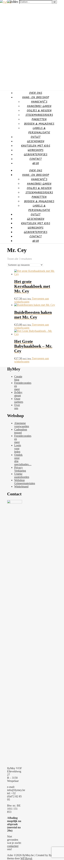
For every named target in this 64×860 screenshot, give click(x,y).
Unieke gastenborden (21, 475)
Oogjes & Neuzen (39, 110)
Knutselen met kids (35, 146)
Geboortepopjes (35, 154)
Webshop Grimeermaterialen (24, 482)
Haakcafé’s (39, 102)
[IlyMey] (5, 2)
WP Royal (26, 858)
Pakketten (39, 119)
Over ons (35, 93)
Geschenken (35, 141)
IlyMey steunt (18, 394)
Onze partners (18, 400)
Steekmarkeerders (39, 115)
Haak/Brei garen (39, 106)
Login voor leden (17, 448)
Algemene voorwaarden (21, 425)
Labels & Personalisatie (39, 130)
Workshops (35, 150)
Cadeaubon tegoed (20, 431)
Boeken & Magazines (39, 124)
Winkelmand (21, 486)
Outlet (36, 137)
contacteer (12, 846)
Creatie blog (18, 378)
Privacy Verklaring (20, 469)
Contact (36, 159)
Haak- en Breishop (35, 97)
